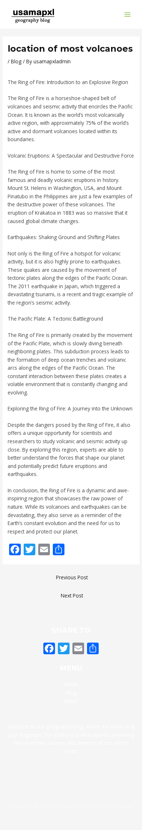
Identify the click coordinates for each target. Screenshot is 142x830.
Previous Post (72, 577)
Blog (16, 61)
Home (71, 684)
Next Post (72, 595)
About (71, 700)
